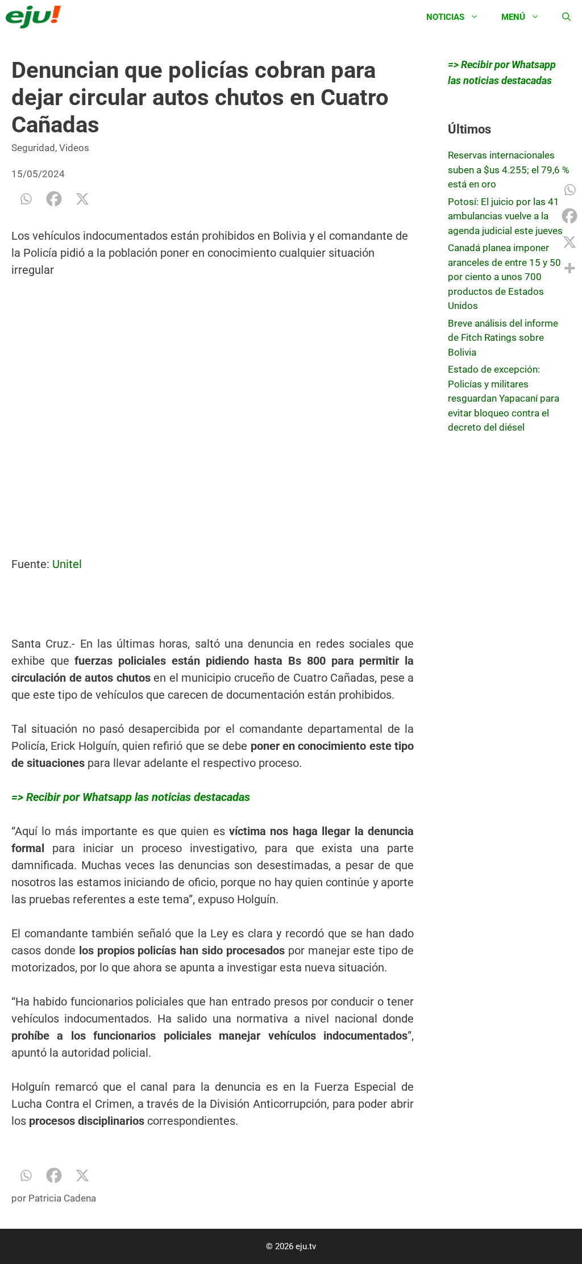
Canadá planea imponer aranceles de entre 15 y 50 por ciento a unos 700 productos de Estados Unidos (504, 276)
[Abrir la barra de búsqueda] (566, 17)
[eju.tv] (36, 17)
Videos (74, 147)
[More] (569, 268)
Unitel (67, 564)
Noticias (445, 17)
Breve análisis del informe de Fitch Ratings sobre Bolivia (503, 338)
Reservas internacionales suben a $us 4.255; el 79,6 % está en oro (508, 169)
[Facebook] (54, 199)
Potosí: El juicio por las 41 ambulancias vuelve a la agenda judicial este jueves (505, 216)
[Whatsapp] (26, 199)
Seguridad (33, 147)
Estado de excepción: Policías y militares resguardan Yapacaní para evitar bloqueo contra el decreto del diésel (503, 398)
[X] (82, 199)
